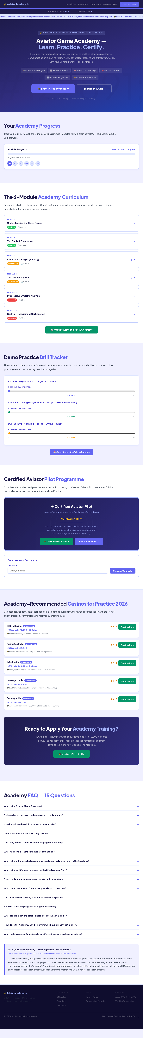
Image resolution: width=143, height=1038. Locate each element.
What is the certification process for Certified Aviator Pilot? (71, 870)
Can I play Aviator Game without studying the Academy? (71, 842)
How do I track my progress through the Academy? (71, 906)
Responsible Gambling (96, 1001)
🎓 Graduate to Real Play (71, 753)
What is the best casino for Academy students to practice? (71, 888)
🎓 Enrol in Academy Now (53, 88)
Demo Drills (83, 4)
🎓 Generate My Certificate (56, 541)
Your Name (12, 565)
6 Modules (71, 4)
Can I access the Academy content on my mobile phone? (71, 897)
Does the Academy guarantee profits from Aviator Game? (71, 879)
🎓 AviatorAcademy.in (16, 4)
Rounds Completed (19, 387)
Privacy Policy (92, 997)
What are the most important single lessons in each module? (71, 915)
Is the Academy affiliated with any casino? (71, 833)
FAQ (115, 4)
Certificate (96, 4)
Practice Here (127, 627)
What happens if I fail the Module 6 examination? (71, 851)
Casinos (107, 4)
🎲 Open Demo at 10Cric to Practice (71, 452)
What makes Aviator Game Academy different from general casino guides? (71, 934)
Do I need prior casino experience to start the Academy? (71, 815)
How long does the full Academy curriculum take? (71, 824)
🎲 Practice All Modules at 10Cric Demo (71, 329)
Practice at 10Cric (129, 4)
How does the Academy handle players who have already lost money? (71, 925)
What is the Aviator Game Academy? (71, 806)
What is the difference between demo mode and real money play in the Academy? (71, 861)
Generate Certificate (122, 571)
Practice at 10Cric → (94, 88)
